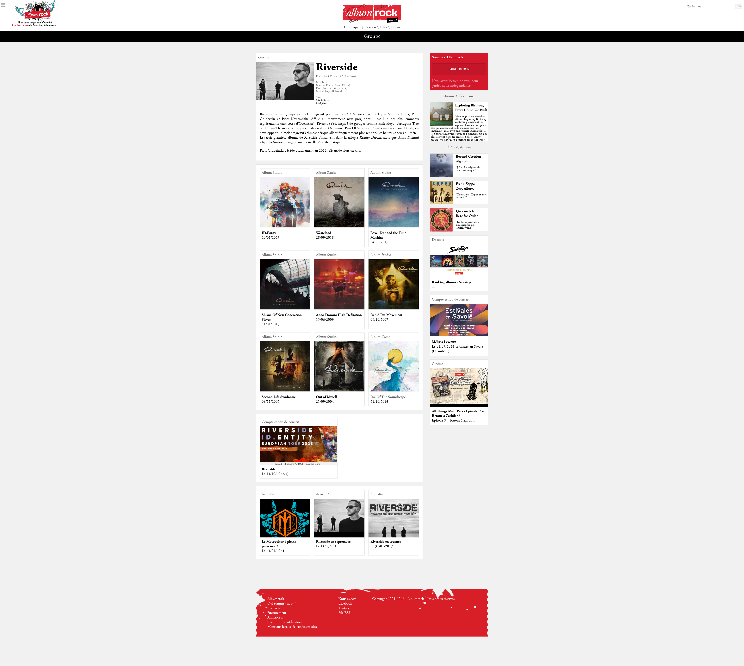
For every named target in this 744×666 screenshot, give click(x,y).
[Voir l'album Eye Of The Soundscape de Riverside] (394, 390)
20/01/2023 (271, 237)
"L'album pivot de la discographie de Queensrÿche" (468, 225)
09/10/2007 (379, 319)
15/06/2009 (325, 319)
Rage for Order (467, 216)
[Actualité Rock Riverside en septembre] (339, 515)
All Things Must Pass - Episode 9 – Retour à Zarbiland (458, 413)
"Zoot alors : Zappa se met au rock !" (471, 196)
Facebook (345, 603)
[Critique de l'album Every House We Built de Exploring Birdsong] (441, 124)
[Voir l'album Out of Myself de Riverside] (339, 390)
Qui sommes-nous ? (281, 603)
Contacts (273, 608)
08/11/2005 (271, 401)
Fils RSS (344, 613)
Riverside (269, 469)
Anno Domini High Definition (339, 315)
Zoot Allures (465, 188)
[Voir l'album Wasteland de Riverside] (339, 226)
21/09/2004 (325, 401)
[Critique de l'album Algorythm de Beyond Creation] (441, 176)
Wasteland (323, 233)
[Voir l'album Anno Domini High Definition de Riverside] (339, 308)
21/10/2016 (379, 401)
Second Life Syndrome (279, 397)
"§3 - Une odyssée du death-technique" (468, 168)
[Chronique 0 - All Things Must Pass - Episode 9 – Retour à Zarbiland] (459, 386)
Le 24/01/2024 (273, 551)
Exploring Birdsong (469, 105)
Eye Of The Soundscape (388, 397)
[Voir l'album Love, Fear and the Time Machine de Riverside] (394, 226)
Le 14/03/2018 (327, 546)
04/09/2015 (379, 242)
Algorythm (463, 161)
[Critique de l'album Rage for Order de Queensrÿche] (441, 230)
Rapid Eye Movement (386, 315)
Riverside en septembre (333, 541)
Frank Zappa (465, 184)
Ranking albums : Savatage (452, 282)
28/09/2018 (325, 237)
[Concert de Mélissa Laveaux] (459, 335)
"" (459, 132)
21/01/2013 (271, 324)
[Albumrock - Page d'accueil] (372, 21)
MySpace (321, 103)
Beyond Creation (468, 156)
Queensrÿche (465, 211)
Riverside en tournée (385, 541)
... (433, 287)
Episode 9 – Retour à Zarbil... (453, 420)
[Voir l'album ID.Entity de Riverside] (285, 226)
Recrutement (276, 613)
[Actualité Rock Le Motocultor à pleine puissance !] (285, 522)
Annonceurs (276, 617)
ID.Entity (269, 233)
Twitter (343, 608)
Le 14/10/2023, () (275, 474)
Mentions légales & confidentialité (292, 627)
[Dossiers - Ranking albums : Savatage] (459, 275)
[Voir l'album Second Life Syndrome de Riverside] (285, 390)
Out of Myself (326, 397)
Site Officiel (323, 100)
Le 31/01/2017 (381, 546)
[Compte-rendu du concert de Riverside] (298, 445)
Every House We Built (471, 110)
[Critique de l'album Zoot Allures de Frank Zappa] (441, 203)
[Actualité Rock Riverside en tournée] (394, 524)
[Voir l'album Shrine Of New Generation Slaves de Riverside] (285, 308)
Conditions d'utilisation (284, 622)
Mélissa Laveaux (444, 342)
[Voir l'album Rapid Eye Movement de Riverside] (394, 308)
